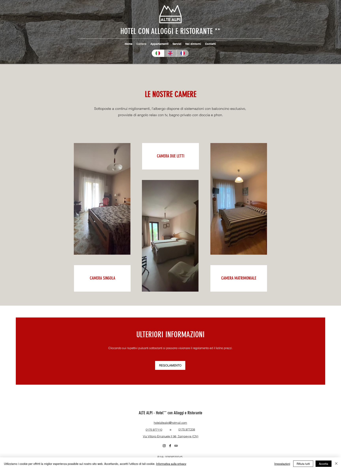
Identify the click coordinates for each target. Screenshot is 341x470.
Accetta (323, 464)
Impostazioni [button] (282, 464)
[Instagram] (164, 446)
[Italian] (158, 53)
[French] (182, 53)
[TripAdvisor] (176, 446)
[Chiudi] (336, 464)
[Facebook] (170, 446)
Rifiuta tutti (303, 464)
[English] (170, 53)
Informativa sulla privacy (171, 464)
